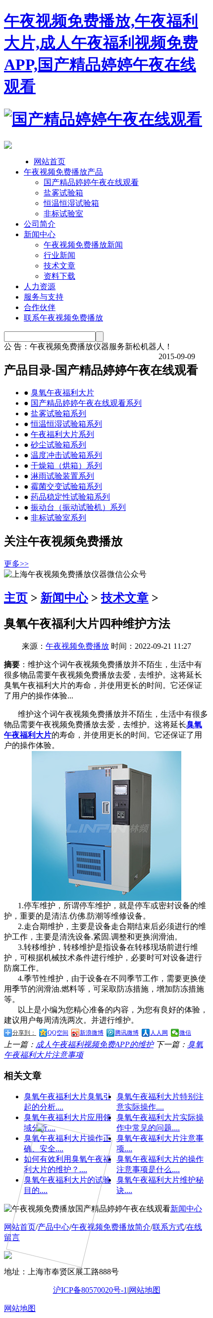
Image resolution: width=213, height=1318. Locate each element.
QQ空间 (58, 1032)
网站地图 (144, 1290)
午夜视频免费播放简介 (111, 1227)
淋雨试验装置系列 (62, 476)
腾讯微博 (127, 1032)
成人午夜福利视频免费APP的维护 (95, 1044)
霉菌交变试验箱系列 (66, 486)
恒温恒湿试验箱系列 (66, 424)
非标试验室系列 (58, 517)
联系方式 (168, 1227)
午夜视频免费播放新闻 (83, 245)
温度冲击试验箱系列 (66, 455)
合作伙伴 (39, 307)
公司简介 (39, 224)
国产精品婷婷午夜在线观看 (91, 182)
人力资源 (39, 286)
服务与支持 (43, 297)
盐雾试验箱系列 (58, 413)
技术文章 (59, 265)
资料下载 (59, 276)
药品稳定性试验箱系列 (70, 497)
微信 (185, 1032)
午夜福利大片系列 (62, 434)
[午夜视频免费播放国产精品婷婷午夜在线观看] (103, 119)
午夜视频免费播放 (77, 646)
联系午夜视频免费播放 (63, 318)
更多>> (16, 564)
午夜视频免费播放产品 (63, 172)
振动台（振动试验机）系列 (78, 507)
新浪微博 (92, 1032)
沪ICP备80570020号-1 (90, 1290)
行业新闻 (59, 255)
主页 (16, 597)
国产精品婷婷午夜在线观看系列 (86, 403)
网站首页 (49, 161)
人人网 (159, 1032)
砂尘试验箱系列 (58, 444)
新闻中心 (39, 234)
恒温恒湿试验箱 (71, 203)
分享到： (24, 1032)
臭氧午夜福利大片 (62, 392)
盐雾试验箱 (63, 192)
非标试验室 (63, 213)
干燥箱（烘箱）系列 (66, 465)
